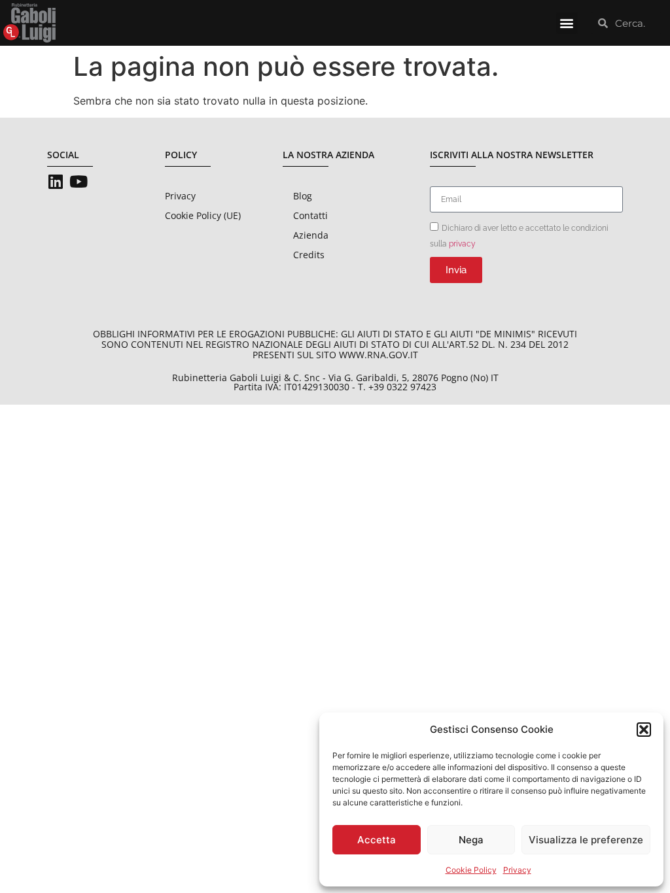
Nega (471, 840)
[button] (643, 729)
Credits (309, 254)
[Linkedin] (55, 181)
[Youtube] (78, 181)
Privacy (517, 870)
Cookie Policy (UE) (203, 215)
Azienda (310, 235)
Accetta (376, 840)
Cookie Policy (471, 870)
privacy (462, 243)
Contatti (310, 215)
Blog (302, 196)
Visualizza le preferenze (586, 840)
